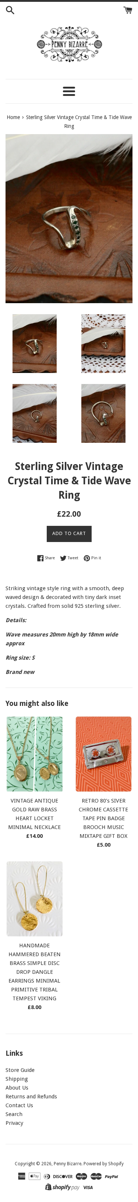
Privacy (14, 1123)
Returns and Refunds (31, 1096)
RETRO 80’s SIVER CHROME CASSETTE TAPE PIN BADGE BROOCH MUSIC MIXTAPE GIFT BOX (103, 818)
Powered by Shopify (104, 1163)
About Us (17, 1087)
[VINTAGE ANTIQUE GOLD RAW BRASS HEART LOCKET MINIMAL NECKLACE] (35, 754)
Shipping (17, 1079)
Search (14, 1114)
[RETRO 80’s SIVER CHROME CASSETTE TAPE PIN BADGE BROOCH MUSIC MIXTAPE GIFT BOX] (104, 754)
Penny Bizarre (67, 1163)
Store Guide (20, 1070)
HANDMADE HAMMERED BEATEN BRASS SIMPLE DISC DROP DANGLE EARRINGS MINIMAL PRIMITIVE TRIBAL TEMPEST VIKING (34, 972)
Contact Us (19, 1105)
